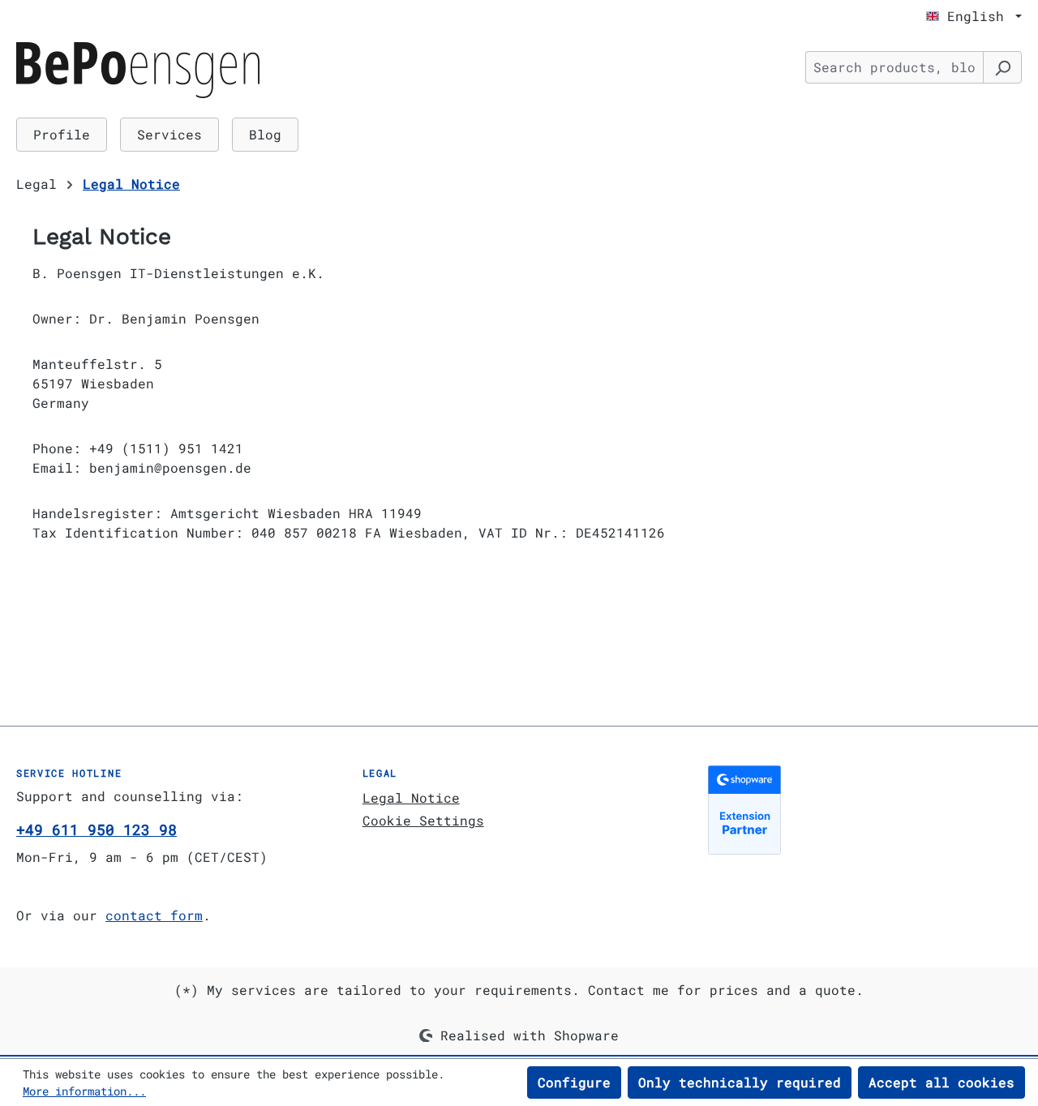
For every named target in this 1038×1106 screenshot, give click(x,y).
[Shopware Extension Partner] (865, 810)
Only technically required (739, 1082)
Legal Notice (411, 797)
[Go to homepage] (138, 70)
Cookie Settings (423, 820)
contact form (154, 915)
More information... (84, 1091)
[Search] (1002, 67)
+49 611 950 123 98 (96, 829)
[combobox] (894, 67)
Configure (574, 1082)
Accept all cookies (941, 1082)
